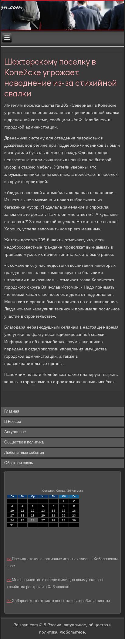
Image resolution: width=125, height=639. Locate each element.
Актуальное (15, 432)
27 (43, 520)
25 (22, 520)
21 (53, 515)
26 (33, 520)
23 (74, 515)
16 (74, 510)
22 (64, 515)
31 (12, 525)
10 (12, 510)
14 (53, 510)
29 (64, 520)
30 (74, 520)
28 (53, 520)
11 (22, 510)
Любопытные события (24, 452)
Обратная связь (18, 463)
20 (43, 515)
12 (33, 510)
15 (64, 510)
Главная (11, 411)
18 (22, 515)
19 (33, 515)
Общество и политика (24, 442)
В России (12, 421)
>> (9, 559)
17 (12, 515)
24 (12, 520)
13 (43, 510)
